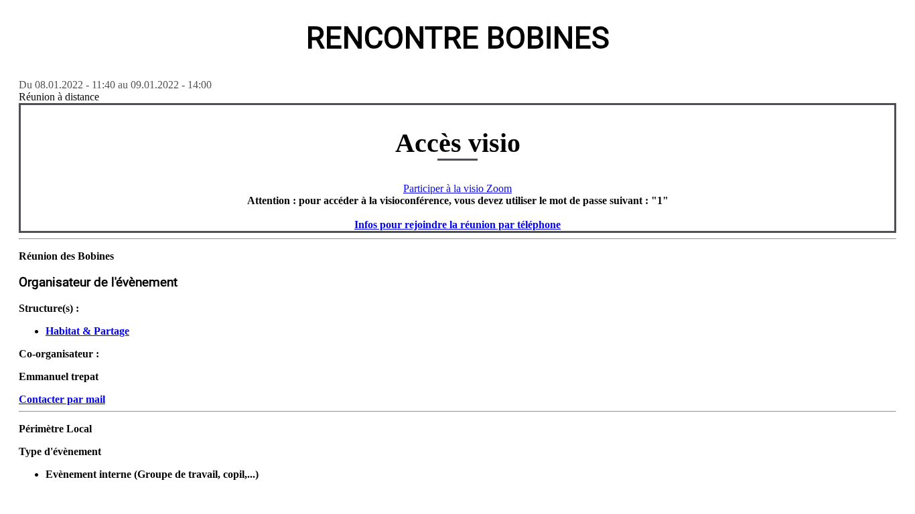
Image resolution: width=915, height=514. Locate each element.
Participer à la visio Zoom (457, 188)
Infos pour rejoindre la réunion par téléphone (457, 224)
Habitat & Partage (87, 331)
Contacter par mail (62, 399)
